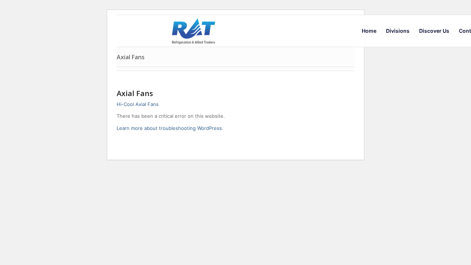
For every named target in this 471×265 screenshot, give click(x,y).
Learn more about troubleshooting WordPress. (170, 128)
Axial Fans (131, 57)
